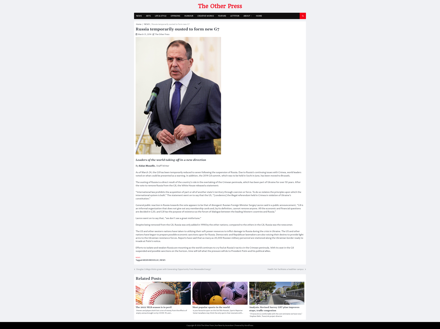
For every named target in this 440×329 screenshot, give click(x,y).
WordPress (248, 325)
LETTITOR (234, 16)
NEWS (139, 16)
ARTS (148, 16)
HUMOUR (188, 16)
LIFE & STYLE (160, 16)
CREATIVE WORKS (205, 16)
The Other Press (220, 6)
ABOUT (246, 16)
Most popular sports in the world (211, 307)
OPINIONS (175, 16)
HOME (259, 16)
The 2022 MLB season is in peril (154, 307)
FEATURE (222, 16)
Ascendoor (229, 325)
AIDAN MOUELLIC (151, 260)
